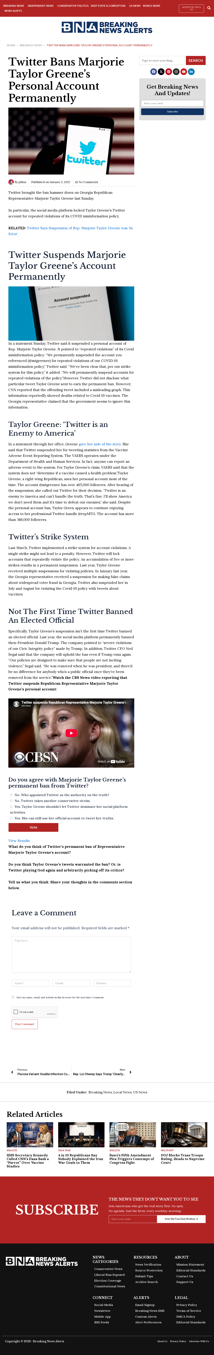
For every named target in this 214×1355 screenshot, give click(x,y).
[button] (191, 8)
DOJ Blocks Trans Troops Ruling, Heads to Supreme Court (183, 1159)
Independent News (41, 5)
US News (135, 5)
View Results (19, 840)
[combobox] (162, 60)
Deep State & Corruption (108, 5)
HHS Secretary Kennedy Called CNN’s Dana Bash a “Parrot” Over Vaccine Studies (28, 1160)
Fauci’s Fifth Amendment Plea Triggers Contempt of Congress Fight (132, 1159)
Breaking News (13, 5)
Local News (123, 1092)
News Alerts (13, 10)
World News (151, 5)
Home (11, 45)
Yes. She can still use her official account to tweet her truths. (64, 818)
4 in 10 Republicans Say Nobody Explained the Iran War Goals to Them (80, 1159)
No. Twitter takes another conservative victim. (52, 801)
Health (12, 1150)
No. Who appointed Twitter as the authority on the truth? (62, 795)
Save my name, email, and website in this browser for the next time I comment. (60, 997)
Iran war (64, 1150)
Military (167, 1150)
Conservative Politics (73, 5)
